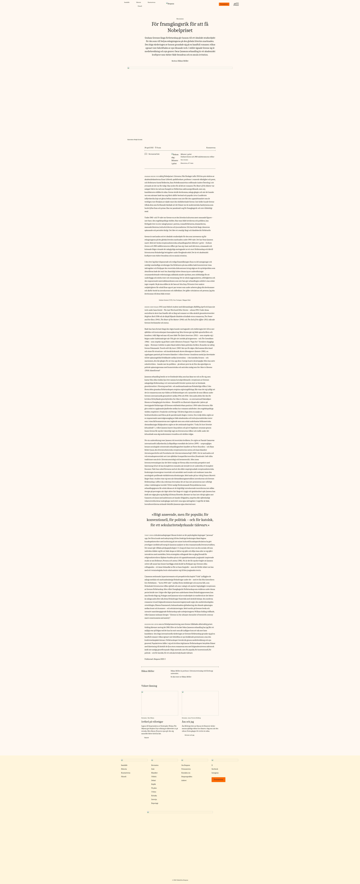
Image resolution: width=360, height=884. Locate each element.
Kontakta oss (185, 773)
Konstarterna (151, 2)
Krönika (154, 796)
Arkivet (183, 780)
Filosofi (140, 6)
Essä (152, 769)
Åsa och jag (188, 721)
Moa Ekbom (151, 718)
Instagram (215, 773)
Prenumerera (224, 4)
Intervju (154, 799)
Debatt (153, 780)
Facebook (215, 769)
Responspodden (186, 777)
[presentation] (159, 703)
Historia (138, 2)
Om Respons (185, 765)
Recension (180, 19)
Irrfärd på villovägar (152, 721)
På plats (154, 788)
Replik (153, 784)
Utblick (153, 777)
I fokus (153, 792)
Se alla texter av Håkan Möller (181, 677)
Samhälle (126, 2)
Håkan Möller (183, 61)
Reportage (154, 803)
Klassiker (154, 773)
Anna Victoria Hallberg (194, 718)
